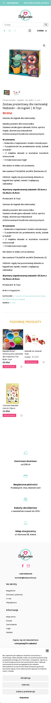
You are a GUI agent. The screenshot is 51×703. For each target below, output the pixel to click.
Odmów (25, 684)
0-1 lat (37, 100)
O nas (8, 598)
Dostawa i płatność (14, 594)
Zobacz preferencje (25, 691)
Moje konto (11, 617)
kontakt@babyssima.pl (25, 578)
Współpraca (11, 602)
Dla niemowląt (9, 299)
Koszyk (9, 620)
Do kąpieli (20, 299)
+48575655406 (25, 574)
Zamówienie (11, 624)
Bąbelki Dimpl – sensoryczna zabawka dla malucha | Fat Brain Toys (13, 355)
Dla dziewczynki (38, 296)
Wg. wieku (29, 100)
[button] (47, 651)
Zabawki (20, 100)
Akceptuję (25, 678)
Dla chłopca (24, 296)
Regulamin (24, 697)
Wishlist (9, 632)
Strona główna (9, 100)
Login (8, 628)
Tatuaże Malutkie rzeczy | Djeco (10, 407)
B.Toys (13, 302)
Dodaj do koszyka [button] (9, 366)
